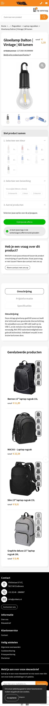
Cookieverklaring (8, 651)
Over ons (4, 619)
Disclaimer (5, 658)
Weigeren (22, 697)
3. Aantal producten (13, 204)
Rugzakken (16, 26)
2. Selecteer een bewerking (17, 180)
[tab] (24, 291)
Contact (4, 635)
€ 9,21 (13, 504)
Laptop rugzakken (30, 26)
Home (3, 26)
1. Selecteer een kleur (14, 140)
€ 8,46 (13, 558)
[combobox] (20, 17)
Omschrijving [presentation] (24, 291)
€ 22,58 (13, 453)
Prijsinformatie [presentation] (24, 298)
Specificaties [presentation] (24, 305)
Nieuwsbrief (6, 623)
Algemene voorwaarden (10, 647)
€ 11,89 (13, 403)
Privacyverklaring (8, 654)
